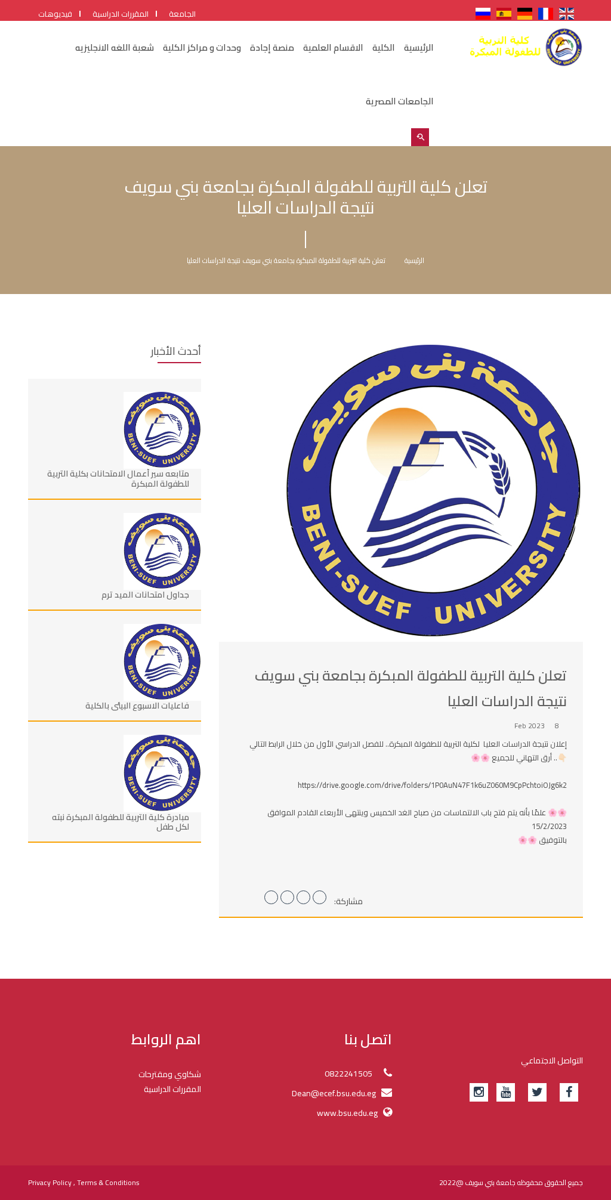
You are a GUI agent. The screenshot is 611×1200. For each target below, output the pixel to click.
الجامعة (182, 14)
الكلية (383, 47)
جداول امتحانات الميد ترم (145, 594)
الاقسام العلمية (333, 47)
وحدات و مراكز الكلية (202, 47)
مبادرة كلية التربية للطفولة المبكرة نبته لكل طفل (120, 822)
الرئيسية (419, 47)
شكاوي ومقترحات (169, 1074)
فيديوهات (55, 14)
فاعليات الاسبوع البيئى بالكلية (137, 705)
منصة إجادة (272, 47)
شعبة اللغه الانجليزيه (114, 47)
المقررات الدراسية (120, 14)
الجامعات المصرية (400, 101)
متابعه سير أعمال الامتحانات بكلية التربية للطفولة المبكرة (118, 478)
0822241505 (349, 1073)
